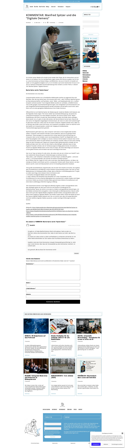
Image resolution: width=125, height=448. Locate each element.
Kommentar (30, 264)
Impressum (73, 443)
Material (85, 81)
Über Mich (36, 6)
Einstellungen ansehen (117, 444)
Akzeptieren (96, 444)
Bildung (85, 70)
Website (28, 294)
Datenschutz (55, 443)
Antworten (76, 253)
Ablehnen (106, 444)
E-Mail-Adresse (31, 288)
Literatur (85, 79)
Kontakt (31, 6)
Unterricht (86, 72)
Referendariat (87, 75)
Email (84, 24)
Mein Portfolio (42, 6)
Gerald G (32, 225)
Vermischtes (86, 77)
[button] (122, 433)
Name (28, 282)
